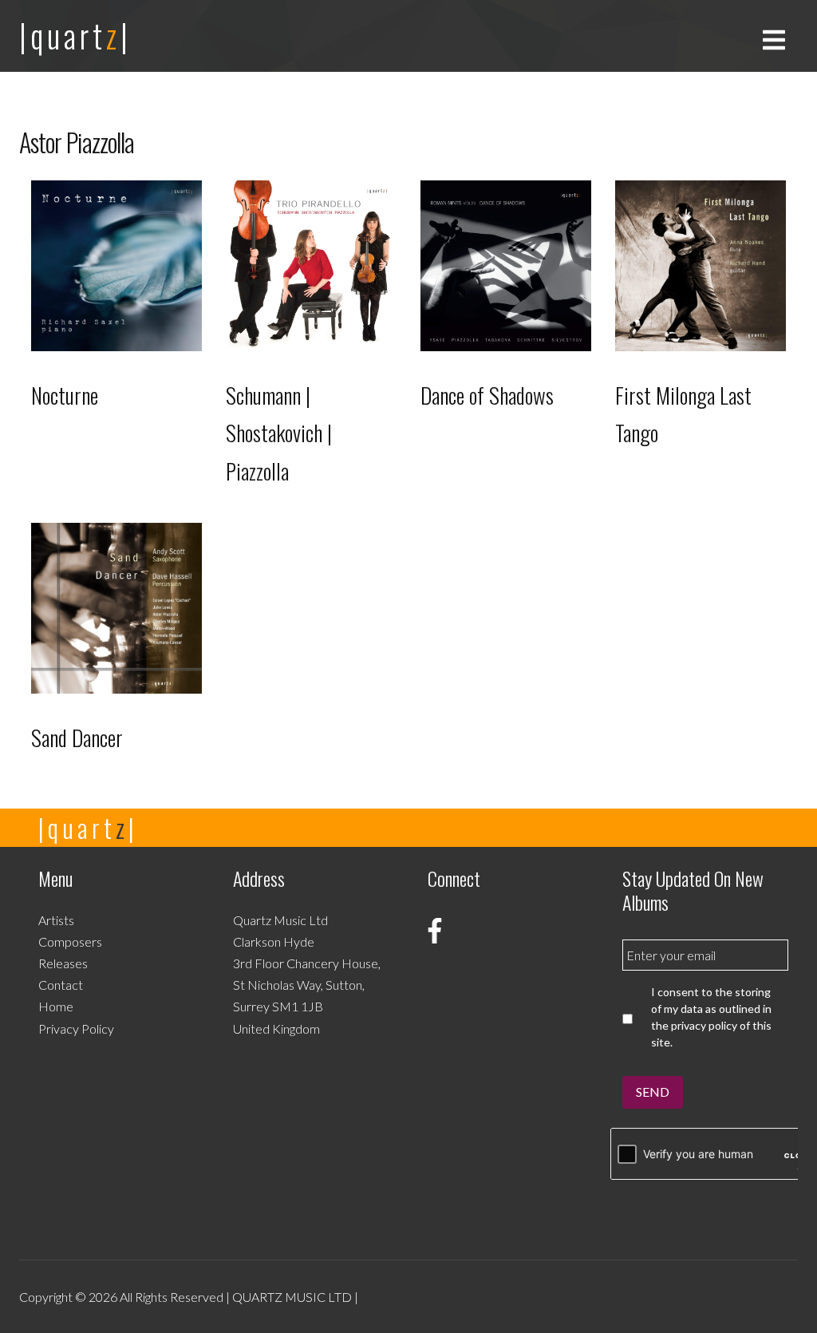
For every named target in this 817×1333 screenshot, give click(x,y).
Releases (63, 963)
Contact (60, 984)
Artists (56, 920)
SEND (652, 1091)
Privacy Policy (76, 1028)
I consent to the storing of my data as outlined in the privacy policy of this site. (711, 1017)
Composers (70, 941)
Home (55, 1006)
